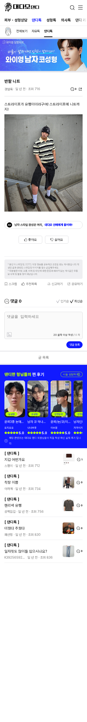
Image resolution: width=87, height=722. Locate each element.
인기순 (65, 301)
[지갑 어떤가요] (68, 459)
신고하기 (57, 284)
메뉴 (80, 8)
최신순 (78, 301)
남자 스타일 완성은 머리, (43, 225)
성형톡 (51, 20)
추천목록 (31, 284)
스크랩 (13, 284)
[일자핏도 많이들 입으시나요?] (67, 551)
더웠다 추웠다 (14, 528)
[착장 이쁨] (67, 482)
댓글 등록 (75, 344)
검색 (72, 7)
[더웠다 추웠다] (67, 528)
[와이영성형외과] (43, 70)
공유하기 (77, 284)
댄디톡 (37, 20)
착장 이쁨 (11, 482)
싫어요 (59, 240)
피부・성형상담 (15, 20)
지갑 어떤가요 (14, 459)
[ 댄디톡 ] (11, 453)
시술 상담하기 (72, 374)
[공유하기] (80, 89)
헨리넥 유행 (13, 505)
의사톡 (66, 20)
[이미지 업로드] (24, 335)
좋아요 (32, 240)
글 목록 (43, 357)
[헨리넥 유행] (67, 505)
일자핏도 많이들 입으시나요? (25, 551)
